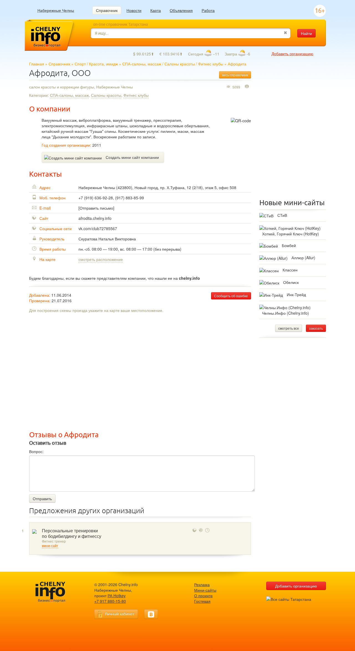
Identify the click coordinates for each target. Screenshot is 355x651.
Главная (36, 64)
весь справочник (235, 74)
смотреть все (288, 328)
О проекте (203, 595)
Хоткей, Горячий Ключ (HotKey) (290, 234)
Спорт (80, 64)
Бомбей (289, 245)
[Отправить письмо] (96, 208)
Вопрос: (36, 451)
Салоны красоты (179, 64)
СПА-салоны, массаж (141, 64)
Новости (133, 10)
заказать (316, 328)
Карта (155, 10)
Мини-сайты (205, 590)
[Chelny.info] (55, 592)
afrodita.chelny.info (94, 218)
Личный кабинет (119, 613)
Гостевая (202, 601)
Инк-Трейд (296, 294)
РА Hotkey (117, 595)
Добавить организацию (292, 53)
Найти (306, 33)
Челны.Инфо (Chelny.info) (285, 313)
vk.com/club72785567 (97, 228)
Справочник (107, 10)
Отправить (42, 498)
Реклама (202, 584)
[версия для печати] (247, 87)
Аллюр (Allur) (303, 257)
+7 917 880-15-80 (110, 601)
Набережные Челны (55, 10)
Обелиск (291, 282)
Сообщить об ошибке (231, 295)
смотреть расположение (100, 259)
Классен (290, 270)
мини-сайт (50, 546)
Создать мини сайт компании (132, 157)
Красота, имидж (103, 64)
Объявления (181, 10)
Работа (208, 10)
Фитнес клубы (210, 64)
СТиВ (282, 215)
